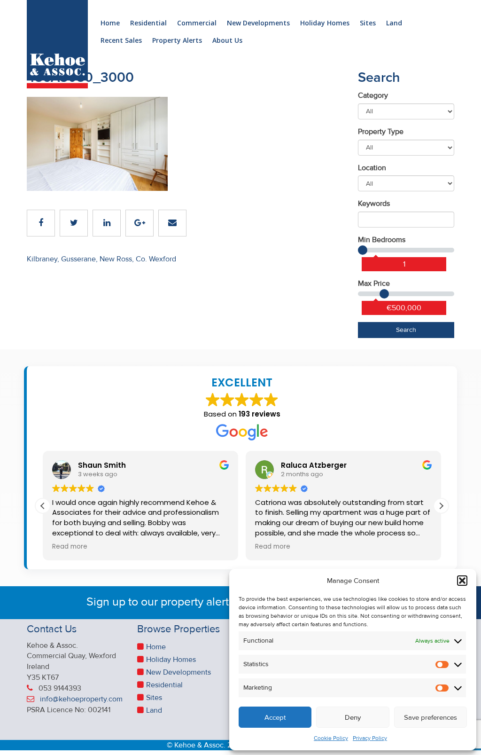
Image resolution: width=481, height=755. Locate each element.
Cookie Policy (331, 738)
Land (394, 23)
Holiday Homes (324, 23)
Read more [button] (69, 547)
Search (406, 330)
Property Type (380, 131)
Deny (353, 717)
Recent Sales (121, 41)
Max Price (374, 283)
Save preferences (430, 717)
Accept (275, 717)
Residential (148, 23)
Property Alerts (177, 41)
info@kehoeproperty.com (81, 699)
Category (373, 95)
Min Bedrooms (381, 239)
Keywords (374, 203)
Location (372, 168)
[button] (462, 580)
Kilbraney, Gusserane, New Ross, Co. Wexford (101, 259)
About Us (227, 41)
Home (110, 23)
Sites (368, 23)
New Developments (258, 23)
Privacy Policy (370, 738)
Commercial (197, 23)
